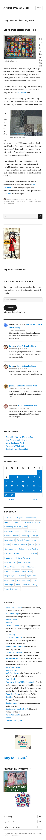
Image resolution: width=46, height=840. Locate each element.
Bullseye (7, 201)
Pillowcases (31, 567)
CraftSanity (10, 635)
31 (12, 495)
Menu (39, 8)
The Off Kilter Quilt (14, 721)
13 (28, 481)
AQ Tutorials (9, 822)
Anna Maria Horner (14, 608)
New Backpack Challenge (16, 440)
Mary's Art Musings (14, 667)
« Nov (11, 499)
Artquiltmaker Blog (16, 7)
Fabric (7, 545)
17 (12, 486)
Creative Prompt (11, 536)
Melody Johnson (13, 673)
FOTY (31, 545)
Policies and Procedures (27, 834)
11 (17, 481)
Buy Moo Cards (16, 758)
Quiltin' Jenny (12, 703)
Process (15, 571)
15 (40, 481)
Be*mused (10, 623)
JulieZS (12, 386)
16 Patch (8, 518)
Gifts (38, 545)
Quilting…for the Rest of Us (17, 709)
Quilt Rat (9, 697)
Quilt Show (9, 580)
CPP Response (30, 531)
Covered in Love (12, 626)
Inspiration (17, 553)
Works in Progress (35, 201)
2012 (34, 199)
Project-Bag (27, 571)
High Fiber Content (14, 652)
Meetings (8, 558)
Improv (7, 553)
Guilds (21, 549)
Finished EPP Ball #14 (15, 446)
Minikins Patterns (22, 558)
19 (23, 486)
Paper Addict (11, 679)
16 (6, 486)
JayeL (11, 346)
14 (34, 481)
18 (17, 486)
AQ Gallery (8, 817)
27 (28, 490)
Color (37, 522)
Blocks (16, 522)
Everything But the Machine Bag (19, 437)
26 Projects (22, 93)
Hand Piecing (32, 549)
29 (40, 490)
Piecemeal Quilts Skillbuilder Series (20, 682)
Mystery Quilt (10, 562)
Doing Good (9, 540)
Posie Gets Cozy (12, 694)
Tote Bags (8, 585)
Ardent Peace (11, 620)
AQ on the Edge (12, 614)
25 (17, 490)
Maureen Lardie (12, 670)
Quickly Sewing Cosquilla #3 (17, 449)
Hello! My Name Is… (12, 827)
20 (28, 486)
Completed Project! (12, 531)
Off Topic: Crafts (24, 562)
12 (23, 481)
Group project (10, 549)
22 (40, 486)
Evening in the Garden (15, 646)
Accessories (31, 518)
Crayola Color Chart (14, 637)
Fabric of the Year (19, 545)
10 (12, 481)
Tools (34, 580)
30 (6, 495)
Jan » (35, 499)
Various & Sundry (30, 585)
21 (34, 486)
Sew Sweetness (23, 580)
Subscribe (10, 308)
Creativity (25, 536)
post (10, 194)
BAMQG (7, 522)
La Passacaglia (31, 553)
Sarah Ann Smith (13, 715)
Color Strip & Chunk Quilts (15, 527)
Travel (17, 585)
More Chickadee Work (26, 346)
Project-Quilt (23, 201)
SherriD (9, 718)
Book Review (27, 522)
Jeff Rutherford (12, 658)
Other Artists (14, 201)
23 (6, 490)
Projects (21, 576)
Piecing (21, 567)
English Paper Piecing (26, 540)
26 (23, 490)
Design (35, 536)
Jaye (8, 199)
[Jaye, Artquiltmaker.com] (23, 243)
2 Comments (9, 203)
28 (34, 490)
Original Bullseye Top (20, 30)
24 (12, 490)
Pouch (7, 571)
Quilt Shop (31, 576)
